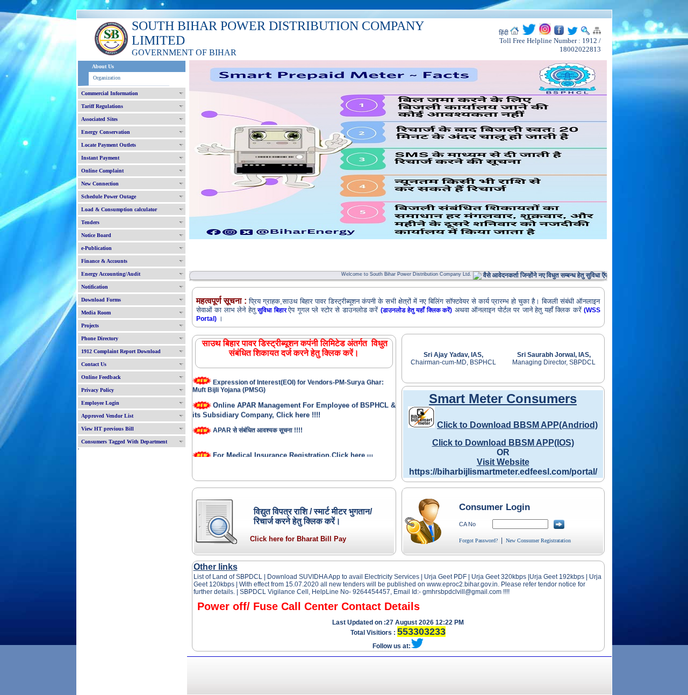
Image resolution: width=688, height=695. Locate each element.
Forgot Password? (478, 540)
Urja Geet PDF (445, 577)
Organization (106, 78)
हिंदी (503, 33)
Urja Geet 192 (549, 577)
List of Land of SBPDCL (228, 577)
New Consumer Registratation (538, 540)
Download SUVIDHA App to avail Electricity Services (343, 577)
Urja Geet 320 (491, 577)
